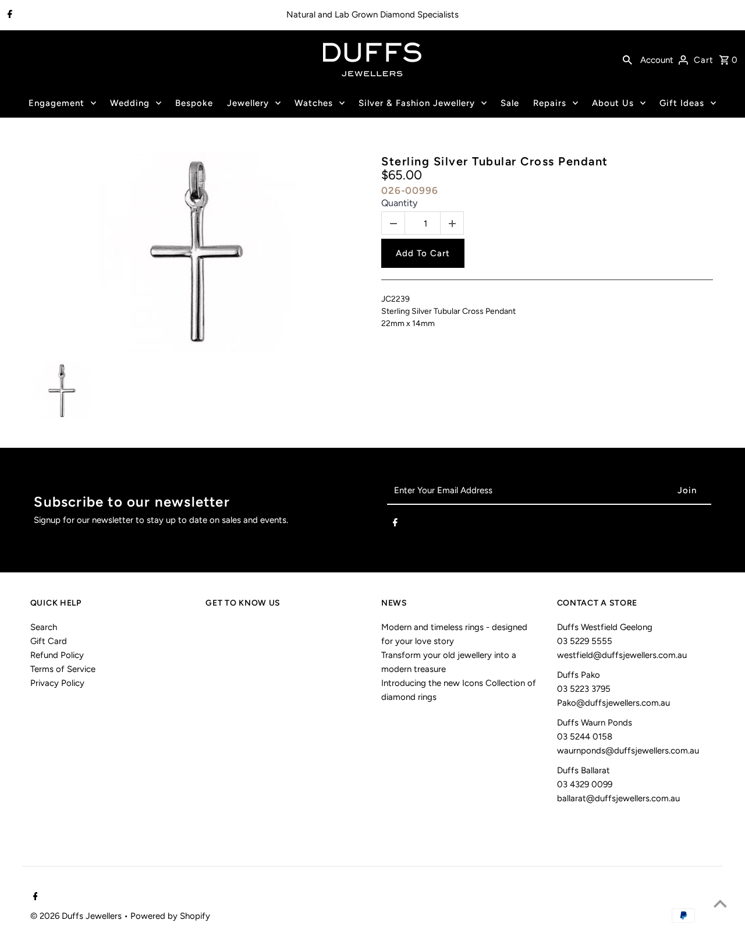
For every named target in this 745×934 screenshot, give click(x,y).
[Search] (627, 59)
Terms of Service (62, 669)
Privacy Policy (57, 683)
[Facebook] (8, 15)
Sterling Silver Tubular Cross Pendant (494, 161)
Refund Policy (57, 655)
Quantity (399, 202)
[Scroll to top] (720, 903)
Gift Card (48, 641)
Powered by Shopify (170, 916)
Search (43, 627)
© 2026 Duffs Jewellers (77, 916)
